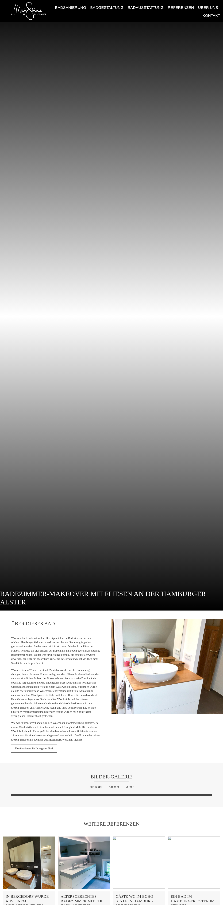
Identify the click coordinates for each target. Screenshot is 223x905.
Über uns (208, 7)
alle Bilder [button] (96, 786)
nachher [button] (114, 786)
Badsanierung (70, 7)
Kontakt (211, 15)
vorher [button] (129, 786)
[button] (115, 686)
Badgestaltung (107, 7)
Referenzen (181, 7)
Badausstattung (146, 7)
